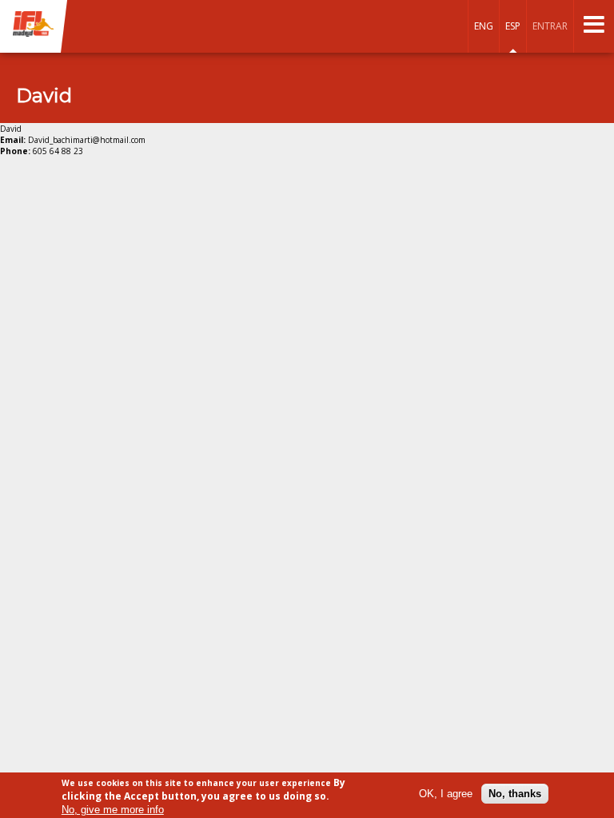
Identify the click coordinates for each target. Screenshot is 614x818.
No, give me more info (113, 810)
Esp (512, 26)
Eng (483, 26)
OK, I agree (445, 794)
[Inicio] (34, 25)
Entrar (550, 26)
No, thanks (514, 794)
